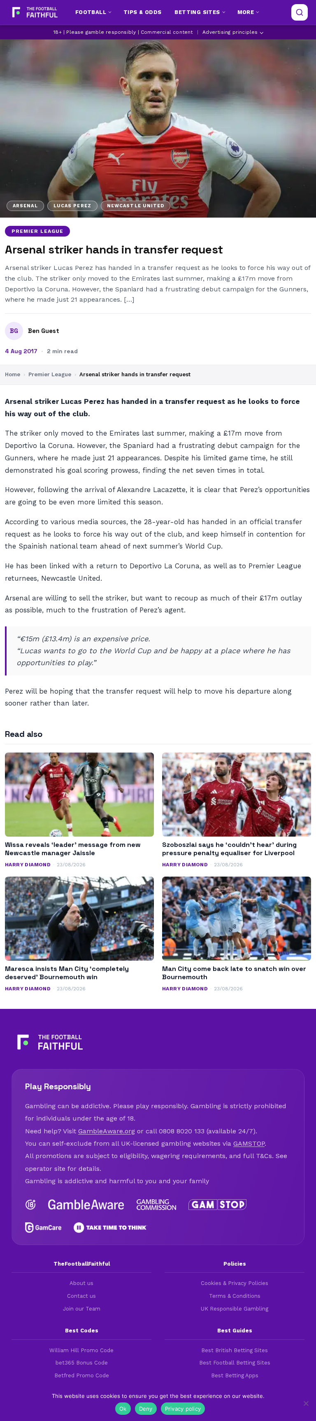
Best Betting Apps (234, 1375)
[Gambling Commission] (157, 1204)
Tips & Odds (142, 12)
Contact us (81, 1296)
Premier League (37, 231)
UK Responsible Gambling (234, 1309)
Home (12, 374)
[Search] (299, 12)
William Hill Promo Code (81, 1350)
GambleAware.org (106, 1131)
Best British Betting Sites (234, 1350)
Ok (123, 1408)
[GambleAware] (86, 1204)
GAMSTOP (249, 1143)
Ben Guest (43, 331)
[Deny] (306, 1403)
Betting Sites (197, 12)
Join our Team (81, 1309)
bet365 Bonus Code (82, 1363)
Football (90, 12)
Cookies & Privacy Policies (234, 1283)
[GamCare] (43, 1227)
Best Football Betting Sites (234, 1363)
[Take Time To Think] (110, 1227)
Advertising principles (230, 32)
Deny (146, 1408)
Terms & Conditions (234, 1296)
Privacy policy (183, 1408)
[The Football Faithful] (34, 12)
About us (81, 1283)
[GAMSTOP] (217, 1204)
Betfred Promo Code (81, 1375)
